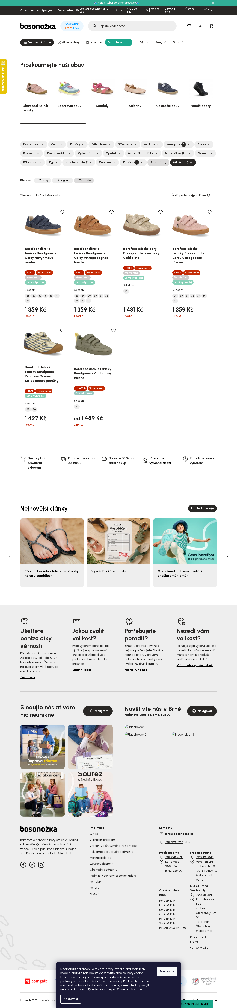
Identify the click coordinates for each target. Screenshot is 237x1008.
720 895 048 (205, 857)
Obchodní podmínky (103, 869)
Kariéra (94, 887)
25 (126, 291)
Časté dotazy (66, 10)
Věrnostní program (42, 10)
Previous (9, 556)
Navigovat (205, 711)
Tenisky (43, 180)
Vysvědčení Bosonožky (109, 571)
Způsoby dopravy (101, 863)
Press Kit (95, 893)
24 (82, 295)
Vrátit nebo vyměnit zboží (195, 665)
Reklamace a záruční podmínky (111, 851)
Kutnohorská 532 (205, 902)
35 (88, 300)
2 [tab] (118, 123)
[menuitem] (37, 42)
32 (106, 295)
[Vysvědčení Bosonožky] (118, 541)
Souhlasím (166, 971)
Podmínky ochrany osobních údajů (113, 875)
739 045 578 (170, 10)
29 (33, 295)
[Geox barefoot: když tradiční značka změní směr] (185, 541)
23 (27, 295)
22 (27, 409)
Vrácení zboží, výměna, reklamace (113, 845)
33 (51, 295)
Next (227, 556)
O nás (23, 10)
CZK (206, 8)
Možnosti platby (100, 857)
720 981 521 (204, 895)
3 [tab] (184, 123)
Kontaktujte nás (136, 669)
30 (40, 295)
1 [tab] (53, 123)
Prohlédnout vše (202, 508)
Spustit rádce (82, 669)
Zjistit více (27, 677)
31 (45, 295)
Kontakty (96, 881)
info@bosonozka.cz (179, 834)
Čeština (190, 8)
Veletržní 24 (204, 861)
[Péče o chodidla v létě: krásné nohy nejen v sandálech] (52, 541)
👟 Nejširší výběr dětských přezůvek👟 (116, 2)
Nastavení (71, 999)
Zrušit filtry (158, 162)
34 (56, 295)
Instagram (101, 711)
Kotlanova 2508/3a (172, 864)
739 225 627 (132, 10)
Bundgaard (63, 180)
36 (27, 300)
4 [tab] (192, 593)
